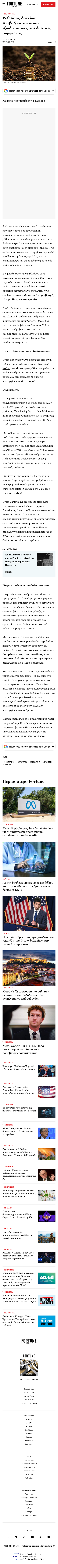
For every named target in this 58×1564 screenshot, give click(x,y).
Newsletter (29, 1505)
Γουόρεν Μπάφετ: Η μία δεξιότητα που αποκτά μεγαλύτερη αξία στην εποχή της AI (19, 1174)
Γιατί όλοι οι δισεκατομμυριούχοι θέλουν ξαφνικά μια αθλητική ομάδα (18, 1214)
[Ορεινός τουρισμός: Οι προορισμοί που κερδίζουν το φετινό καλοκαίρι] (46, 1237)
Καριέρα (29, 1437)
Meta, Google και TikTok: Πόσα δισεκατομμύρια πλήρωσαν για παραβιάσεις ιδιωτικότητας (23, 1049)
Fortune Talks (29, 1400)
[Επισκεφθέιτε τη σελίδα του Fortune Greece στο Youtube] (32, 1537)
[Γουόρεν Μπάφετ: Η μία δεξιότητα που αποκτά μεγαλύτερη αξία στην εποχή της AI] (46, 1175)
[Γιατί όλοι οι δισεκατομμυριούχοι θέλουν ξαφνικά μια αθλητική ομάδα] (46, 1216)
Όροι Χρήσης (29, 1512)
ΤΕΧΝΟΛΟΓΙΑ (8, 824)
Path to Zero (29, 1478)
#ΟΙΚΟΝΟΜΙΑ (35, 762)
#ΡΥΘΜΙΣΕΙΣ (48, 762)
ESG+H (29, 1457)
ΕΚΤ (47, 248)
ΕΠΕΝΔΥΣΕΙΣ (8, 933)
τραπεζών (39, 338)
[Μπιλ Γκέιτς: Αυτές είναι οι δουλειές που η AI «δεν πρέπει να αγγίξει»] (46, 1133)
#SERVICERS (22, 762)
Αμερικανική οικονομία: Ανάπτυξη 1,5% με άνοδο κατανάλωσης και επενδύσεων (18, 1090)
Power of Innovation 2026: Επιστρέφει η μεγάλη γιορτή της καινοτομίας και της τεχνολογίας (19, 1298)
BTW (53, 1546)
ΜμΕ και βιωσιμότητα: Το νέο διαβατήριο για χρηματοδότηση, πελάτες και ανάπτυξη (19, 1193)
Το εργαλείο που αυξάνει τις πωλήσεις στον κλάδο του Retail (19, 1109)
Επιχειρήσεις (29, 1419)
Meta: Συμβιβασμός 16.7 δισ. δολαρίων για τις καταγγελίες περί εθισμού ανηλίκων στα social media (28, 831)
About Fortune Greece (29, 1491)
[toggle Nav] (4, 4)
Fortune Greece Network (29, 1403)
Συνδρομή (29, 1508)
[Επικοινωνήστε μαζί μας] (48, 1537)
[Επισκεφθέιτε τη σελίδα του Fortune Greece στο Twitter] (16, 1537)
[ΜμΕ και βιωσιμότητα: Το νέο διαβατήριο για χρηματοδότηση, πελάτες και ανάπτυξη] (46, 1195)
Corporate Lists (29, 1389)
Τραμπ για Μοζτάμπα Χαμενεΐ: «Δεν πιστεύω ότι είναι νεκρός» (19, 1068)
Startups (29, 1434)
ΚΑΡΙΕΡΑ (6, 879)
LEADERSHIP (8, 1166)
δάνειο (18, 230)
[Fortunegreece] (14, 6)
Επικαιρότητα (29, 1416)
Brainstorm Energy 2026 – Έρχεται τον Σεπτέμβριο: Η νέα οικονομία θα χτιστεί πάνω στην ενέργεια (19, 1321)
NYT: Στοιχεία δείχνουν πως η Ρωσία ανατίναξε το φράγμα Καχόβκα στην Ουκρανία (19, 560)
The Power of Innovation (29, 1464)
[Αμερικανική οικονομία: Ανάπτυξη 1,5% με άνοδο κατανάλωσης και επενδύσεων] (46, 1092)
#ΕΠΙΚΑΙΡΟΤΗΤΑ (9, 762)
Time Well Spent (29, 1474)
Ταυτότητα (29, 1494)
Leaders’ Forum (29, 1396)
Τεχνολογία (29, 1426)
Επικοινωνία (29, 1501)
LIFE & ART (7, 1208)
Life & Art (29, 1423)
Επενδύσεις (29, 1430)
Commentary (29, 1444)
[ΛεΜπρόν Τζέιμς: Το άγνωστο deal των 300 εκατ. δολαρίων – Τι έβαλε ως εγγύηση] (46, 1257)
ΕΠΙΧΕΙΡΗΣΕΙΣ (8, 1187)
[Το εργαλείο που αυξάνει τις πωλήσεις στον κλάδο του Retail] (46, 1112)
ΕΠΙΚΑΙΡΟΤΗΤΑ (9, 14)
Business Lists (29, 1393)
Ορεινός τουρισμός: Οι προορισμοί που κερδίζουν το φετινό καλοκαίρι (18, 1235)
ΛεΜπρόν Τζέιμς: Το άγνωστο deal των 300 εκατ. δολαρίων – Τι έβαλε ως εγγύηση (19, 1255)
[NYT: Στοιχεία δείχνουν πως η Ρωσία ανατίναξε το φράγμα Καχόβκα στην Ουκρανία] (45, 559)
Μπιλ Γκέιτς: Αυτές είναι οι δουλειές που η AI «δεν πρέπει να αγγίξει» (18, 1131)
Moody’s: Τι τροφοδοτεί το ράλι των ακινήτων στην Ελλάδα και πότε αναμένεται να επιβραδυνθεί (26, 995)
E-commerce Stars (29, 1471)
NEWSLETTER (48, 4)
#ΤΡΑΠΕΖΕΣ (7, 765)
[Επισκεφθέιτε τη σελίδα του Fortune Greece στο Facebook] (8, 1537)
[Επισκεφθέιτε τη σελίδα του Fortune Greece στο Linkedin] (24, 1537)
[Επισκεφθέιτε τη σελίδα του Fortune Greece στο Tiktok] (40, 1537)
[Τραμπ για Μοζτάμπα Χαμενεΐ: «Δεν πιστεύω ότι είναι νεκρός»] (46, 1071)
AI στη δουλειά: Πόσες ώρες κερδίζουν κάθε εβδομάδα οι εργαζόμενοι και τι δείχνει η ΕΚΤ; (28, 886)
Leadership (29, 1441)
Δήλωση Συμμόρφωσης (29, 1498)
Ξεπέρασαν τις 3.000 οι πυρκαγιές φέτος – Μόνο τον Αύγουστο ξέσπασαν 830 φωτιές (19, 1152)
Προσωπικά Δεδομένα (29, 1515)
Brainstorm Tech (29, 1467)
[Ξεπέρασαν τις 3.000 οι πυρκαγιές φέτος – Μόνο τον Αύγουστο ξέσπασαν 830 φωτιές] (46, 1154)
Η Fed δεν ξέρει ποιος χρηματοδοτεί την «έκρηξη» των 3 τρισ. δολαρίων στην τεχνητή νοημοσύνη (29, 940)
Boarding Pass (29, 1460)
